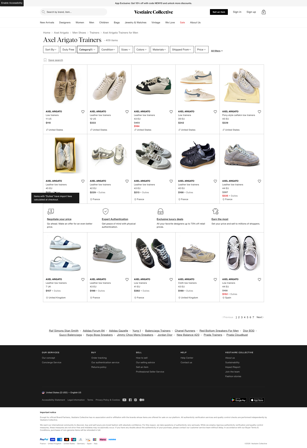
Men (91, 22)
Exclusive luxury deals (170, 219)
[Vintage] (162, 22)
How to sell (141, 358)
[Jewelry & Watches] (149, 22)
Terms (90, 399)
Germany (81, 443)
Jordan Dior (164, 335)
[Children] (111, 22)
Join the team (232, 371)
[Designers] (73, 22)
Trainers (94, 32)
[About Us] (203, 22)
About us (230, 358)
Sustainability (232, 362)
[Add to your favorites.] (83, 112)
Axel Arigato (61, 32)
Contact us (186, 362)
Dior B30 (248, 331)
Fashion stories (233, 376)
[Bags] (122, 22)
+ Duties (55, 192)
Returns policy (98, 367)
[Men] (96, 22)
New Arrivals (47, 22)
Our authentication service (105, 362)
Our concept (48, 358)
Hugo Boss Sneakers (99, 335)
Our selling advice (145, 362)
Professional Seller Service (150, 371)
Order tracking (99, 358)
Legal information (76, 399)
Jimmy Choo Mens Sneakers (135, 335)
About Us (195, 22)
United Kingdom (54, 443)
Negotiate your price (59, 219)
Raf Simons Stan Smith (64, 331)
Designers (65, 22)
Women (80, 22)
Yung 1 (136, 331)
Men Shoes (79, 32)
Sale (182, 22)
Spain (89, 443)
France (43, 443)
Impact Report (232, 367)
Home (46, 32)
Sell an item (219, 12)
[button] (263, 12)
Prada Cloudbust (237, 335)
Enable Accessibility (11, 3)
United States (69, 443)
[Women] (86, 22)
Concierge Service (51, 362)
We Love (170, 22)
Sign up (251, 12)
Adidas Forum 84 (94, 331)
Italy (96, 443)
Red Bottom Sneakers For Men (219, 331)
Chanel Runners (185, 331)
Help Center (187, 358)
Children (104, 22)
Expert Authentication (115, 219)
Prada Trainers (213, 335)
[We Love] (177, 22)
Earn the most (220, 219)
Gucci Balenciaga (70, 335)
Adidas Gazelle (118, 331)
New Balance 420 (188, 335)
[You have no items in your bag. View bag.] (263, 12)
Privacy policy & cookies (108, 399)
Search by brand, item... (59, 12)
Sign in (237, 12)
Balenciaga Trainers (157, 331)
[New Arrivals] (56, 22)
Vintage (155, 22)
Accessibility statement (53, 399)
